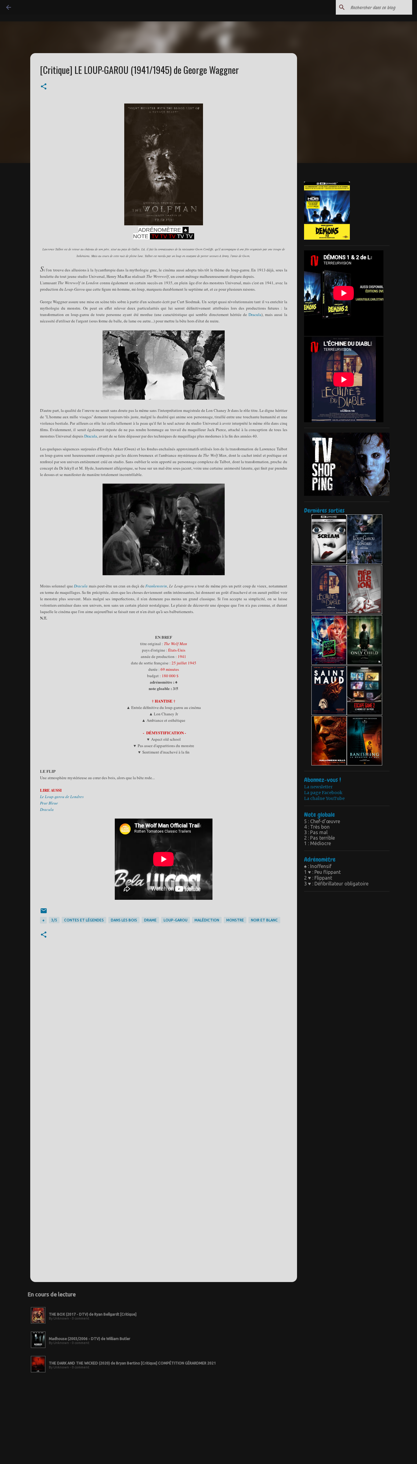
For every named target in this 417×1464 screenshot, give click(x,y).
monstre (235, 920)
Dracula (254, 314)
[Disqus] (163, 1037)
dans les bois (124, 920)
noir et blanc (264, 920)
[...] (38, 1324)
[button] (43, 87)
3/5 (54, 920)
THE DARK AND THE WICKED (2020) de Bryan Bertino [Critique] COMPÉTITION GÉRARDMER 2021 (132, 1363)
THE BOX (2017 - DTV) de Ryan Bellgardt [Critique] (92, 1314)
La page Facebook (323, 792)
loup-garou (175, 920)
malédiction (206, 920)
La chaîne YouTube (324, 798)
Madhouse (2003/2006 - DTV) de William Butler (89, 1339)
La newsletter (318, 787)
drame (150, 920)
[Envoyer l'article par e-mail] (43, 913)
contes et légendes (84, 920)
